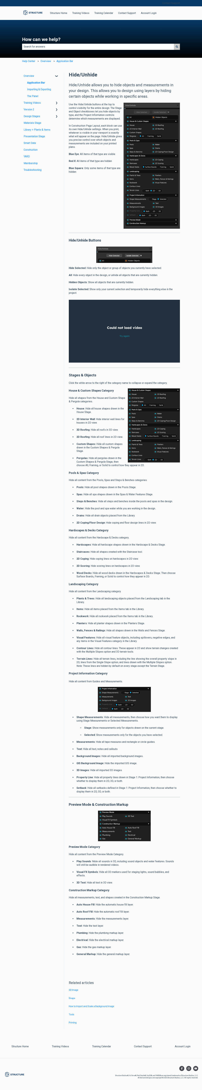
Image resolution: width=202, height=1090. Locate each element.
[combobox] (98, 47)
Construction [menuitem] (31, 149)
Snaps (72, 998)
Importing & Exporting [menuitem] (39, 89)
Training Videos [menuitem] (32, 102)
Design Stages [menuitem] (32, 116)
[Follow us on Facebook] (181, 1068)
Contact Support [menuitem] (143, 1046)
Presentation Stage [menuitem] (34, 136)
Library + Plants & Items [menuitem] (37, 129)
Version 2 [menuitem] (29, 109)
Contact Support (171, 3)
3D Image (73, 990)
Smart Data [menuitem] (30, 142)
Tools (71, 1014)
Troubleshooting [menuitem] (33, 169)
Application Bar (64, 61)
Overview (46, 61)
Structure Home (58, 13)
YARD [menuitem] (27, 156)
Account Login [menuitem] (182, 1046)
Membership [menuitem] (31, 163)
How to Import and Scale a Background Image (91, 1006)
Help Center (28, 61)
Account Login (149, 13)
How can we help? (41, 39)
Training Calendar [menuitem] (101, 1046)
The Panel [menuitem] (32, 96)
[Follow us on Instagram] (188, 1068)
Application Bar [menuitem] (36, 82)
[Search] (177, 47)
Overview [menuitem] (29, 75)
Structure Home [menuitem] (20, 1046)
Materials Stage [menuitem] (32, 122)
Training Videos (80, 13)
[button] (56, 76)
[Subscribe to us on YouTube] (195, 1068)
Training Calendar (103, 13)
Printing (73, 1022)
